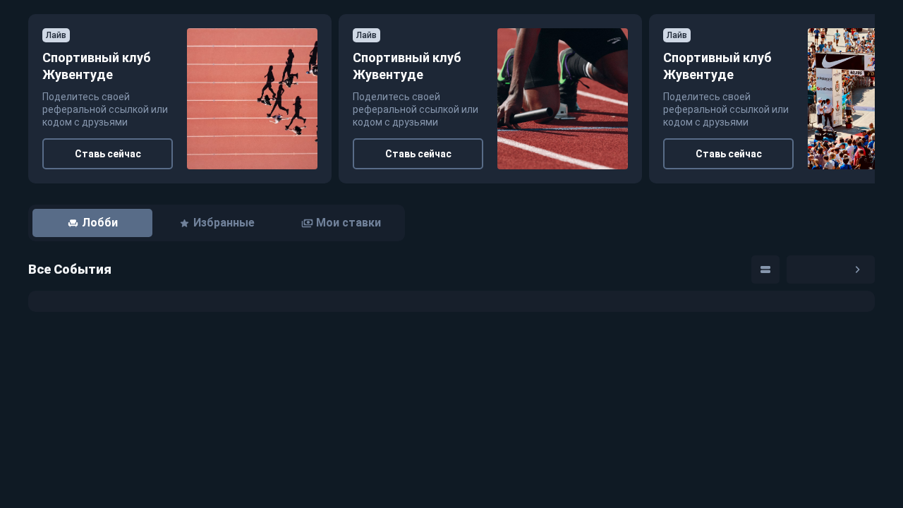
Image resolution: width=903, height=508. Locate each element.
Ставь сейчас (108, 153)
